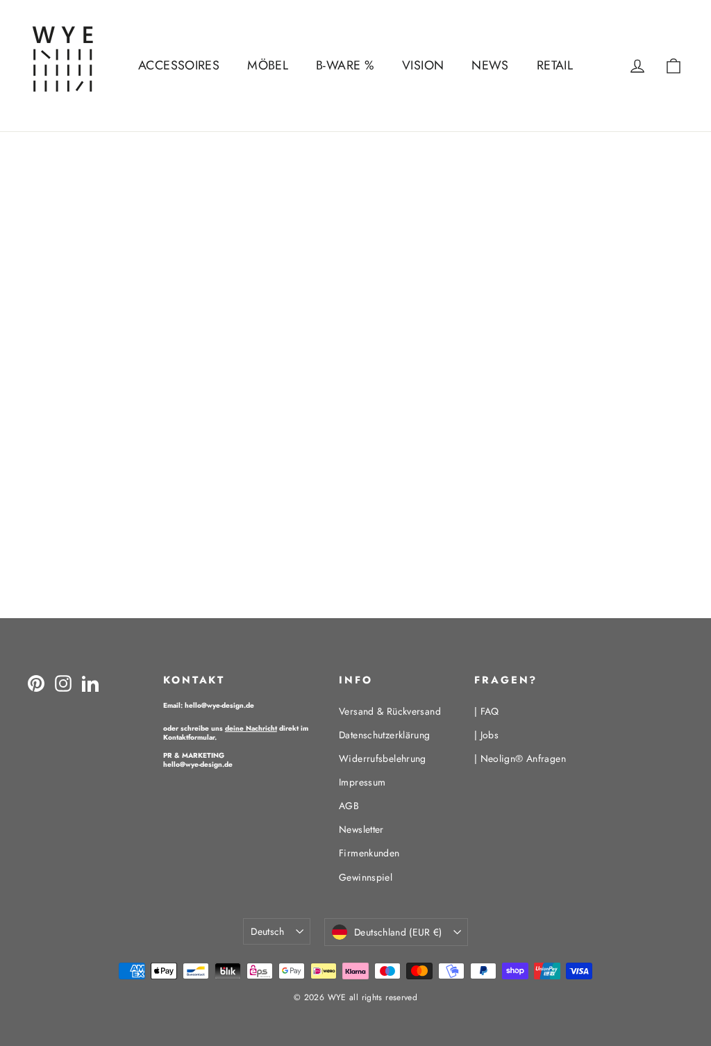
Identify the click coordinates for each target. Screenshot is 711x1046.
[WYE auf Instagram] (63, 683)
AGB (349, 806)
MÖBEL (267, 65)
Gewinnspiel (365, 877)
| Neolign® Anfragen (520, 758)
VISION (423, 65)
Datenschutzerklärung (384, 735)
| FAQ (486, 711)
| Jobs (486, 735)
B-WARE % (345, 65)
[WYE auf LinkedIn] (90, 683)
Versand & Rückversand (390, 711)
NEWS (490, 65)
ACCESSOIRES (178, 65)
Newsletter (361, 829)
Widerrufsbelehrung (382, 758)
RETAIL (555, 65)
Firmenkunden (369, 853)
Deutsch (267, 931)
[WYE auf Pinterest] (36, 683)
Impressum (362, 782)
